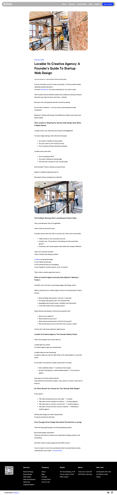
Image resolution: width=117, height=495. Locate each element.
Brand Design (27, 474)
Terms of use (46, 482)
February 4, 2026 (39, 60)
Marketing (26, 482)
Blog (43, 474)
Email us (16, 492)
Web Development (29, 479)
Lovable (37, 259)
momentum (44, 89)
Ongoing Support (28, 484)
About (44, 472)
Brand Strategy (28, 472)
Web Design (27, 477)
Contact (44, 477)
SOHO (7, 4)
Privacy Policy (46, 479)
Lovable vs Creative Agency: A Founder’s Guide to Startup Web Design (57, 68)
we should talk (57, 450)
